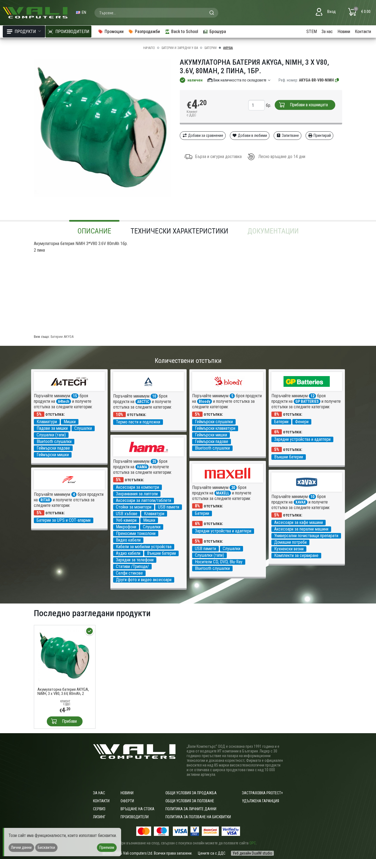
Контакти (363, 31)
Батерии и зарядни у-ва (180, 48)
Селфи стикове (129, 573)
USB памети (168, 507)
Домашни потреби (290, 542)
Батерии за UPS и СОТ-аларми (64, 520)
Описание (94, 231)
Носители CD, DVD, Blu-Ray (219, 561)
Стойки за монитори (133, 507)
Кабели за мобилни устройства (143, 546)
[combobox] (156, 13)
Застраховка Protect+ (262, 793)
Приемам (106, 847)
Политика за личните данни (190, 809)
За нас (327, 31)
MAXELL (222, 493)
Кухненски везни (289, 548)
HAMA (142, 467)
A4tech (63, 401)
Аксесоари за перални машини (301, 529)
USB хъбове (126, 513)
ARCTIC (143, 401)
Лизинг (99, 817)
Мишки (70, 421)
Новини (343, 31)
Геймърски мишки (53, 454)
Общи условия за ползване (189, 801)
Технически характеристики (179, 231)
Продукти (25, 31)
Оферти (127, 801)
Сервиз (99, 809)
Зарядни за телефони (135, 559)
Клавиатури (47, 421)
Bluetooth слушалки (54, 441)
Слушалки (83, 428)
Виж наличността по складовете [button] (239, 80)
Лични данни (21, 847)
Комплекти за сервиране (296, 555)
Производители (135, 817)
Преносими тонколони (136, 533)
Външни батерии (288, 457)
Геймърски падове (53, 448)
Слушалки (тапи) (51, 434)
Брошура (217, 31)
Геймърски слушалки (214, 421)
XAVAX (300, 502)
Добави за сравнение (205, 135)
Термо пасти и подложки (138, 422)
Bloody (204, 401)
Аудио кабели (128, 553)
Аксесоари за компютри (137, 487)
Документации (273, 231)
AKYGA (228, 48)
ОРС (252, 843)
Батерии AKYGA (62, 337)
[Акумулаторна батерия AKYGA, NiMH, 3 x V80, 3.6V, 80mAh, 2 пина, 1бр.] (64, 655)
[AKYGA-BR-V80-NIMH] (337, 80)
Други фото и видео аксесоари (143, 579)
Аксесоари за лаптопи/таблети (143, 500)
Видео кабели (128, 540)
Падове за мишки (52, 428)
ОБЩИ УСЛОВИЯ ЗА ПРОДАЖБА (191, 793)
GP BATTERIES (307, 401)
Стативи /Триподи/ (132, 566)
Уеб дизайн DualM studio (252, 853)
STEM (311, 31)
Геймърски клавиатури (215, 428)
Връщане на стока (137, 809)
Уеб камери (126, 520)
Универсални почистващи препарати (306, 535)
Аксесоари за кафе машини (298, 522)
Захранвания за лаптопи (137, 493)
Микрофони (126, 526)
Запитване (290, 135)
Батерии (211, 48)
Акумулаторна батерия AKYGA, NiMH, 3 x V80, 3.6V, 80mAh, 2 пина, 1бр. (63, 691)
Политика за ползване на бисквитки (198, 817)
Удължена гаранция (260, 801)
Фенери (302, 421)
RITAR (45, 500)
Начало (149, 48)
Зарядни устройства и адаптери (302, 439)
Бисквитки (46, 847)
